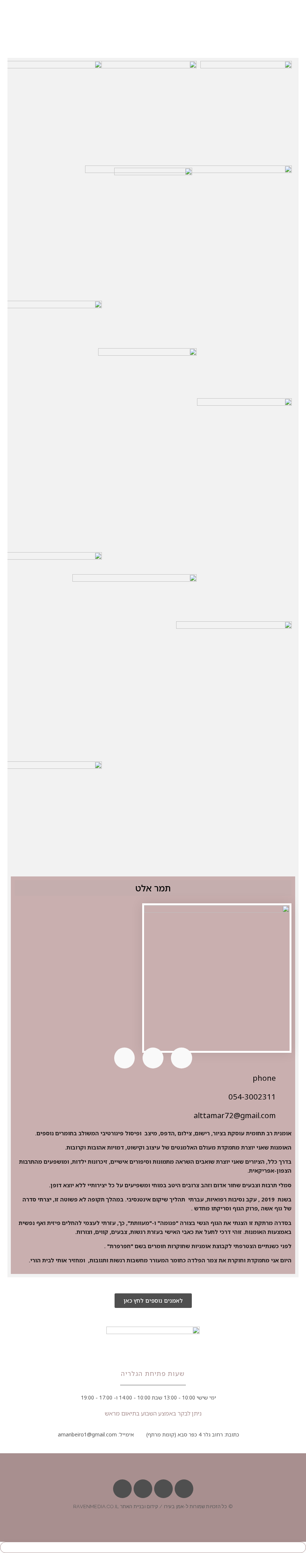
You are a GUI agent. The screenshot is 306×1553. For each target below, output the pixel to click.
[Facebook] (184, 1488)
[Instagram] (122, 1488)
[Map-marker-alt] (143, 1488)
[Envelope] (163, 1488)
